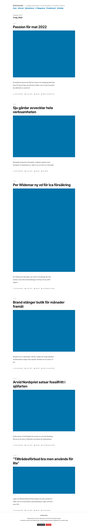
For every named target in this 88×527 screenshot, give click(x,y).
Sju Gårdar (45, 171)
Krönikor (60, 8)
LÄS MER (49, 524)
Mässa (44, 94)
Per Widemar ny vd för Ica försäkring (42, 185)
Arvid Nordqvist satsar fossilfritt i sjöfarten (39, 384)
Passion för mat (51, 94)
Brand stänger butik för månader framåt (38, 304)
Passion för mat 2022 (30, 27)
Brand (44, 368)
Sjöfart (53, 445)
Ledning (52, 288)
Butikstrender (18, 5)
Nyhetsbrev (29, 8)
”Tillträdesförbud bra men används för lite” (43, 461)
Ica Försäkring (46, 288)
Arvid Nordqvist (47, 445)
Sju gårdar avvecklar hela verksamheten (33, 110)
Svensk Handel (46, 510)
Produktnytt (51, 8)
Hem (15, 8)
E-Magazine (40, 8)
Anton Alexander (19, 94)
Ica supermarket (50, 368)
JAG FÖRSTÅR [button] (41, 524)
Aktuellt (38, 94)
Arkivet (21, 8)
